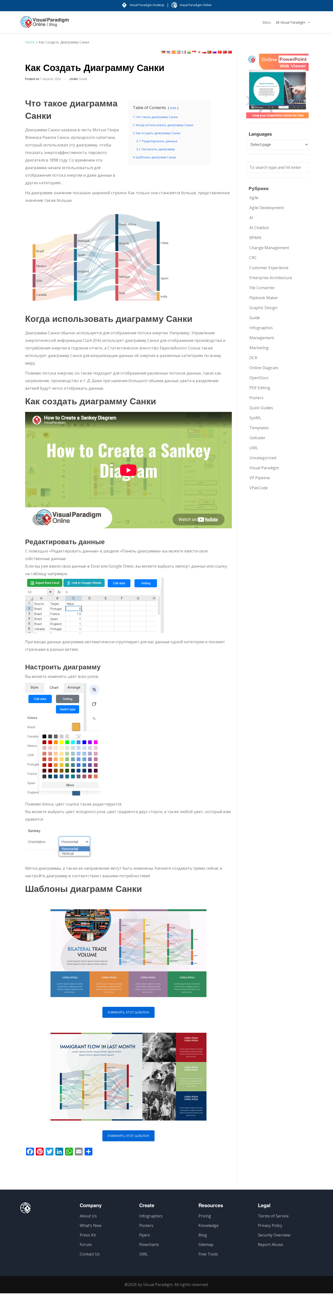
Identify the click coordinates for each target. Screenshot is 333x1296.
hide (173, 108)
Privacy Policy (270, 1225)
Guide (83, 79)
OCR (253, 357)
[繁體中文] (230, 52)
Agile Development (266, 207)
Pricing (204, 1216)
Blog (202, 1235)
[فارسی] (179, 52)
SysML (255, 417)
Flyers (144, 1235)
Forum (86, 1244)
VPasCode (258, 487)
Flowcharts (149, 1244)
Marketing (259, 347)
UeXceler (257, 437)
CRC (253, 257)
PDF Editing (259, 387)
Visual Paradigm (264, 467)
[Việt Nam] (220, 52)
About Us (88, 1216)
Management (261, 337)
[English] (168, 52)
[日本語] (199, 52)
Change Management (269, 247)
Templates (259, 427)
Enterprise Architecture (270, 277)
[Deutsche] (163, 52)
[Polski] (204, 52)
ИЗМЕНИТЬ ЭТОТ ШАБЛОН (128, 1012)
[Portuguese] (209, 52)
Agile (253, 197)
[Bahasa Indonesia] (194, 52)
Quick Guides (261, 407)
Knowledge (208, 1225)
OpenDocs (258, 377)
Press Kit (88, 1235)
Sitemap (205, 1244)
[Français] (184, 52)
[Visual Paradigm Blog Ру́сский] (44, 24)
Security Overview (274, 1235)
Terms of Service (273, 1216)
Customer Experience (268, 267)
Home (30, 42)
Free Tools (208, 1254)
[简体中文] (225, 52)
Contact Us (90, 1254)
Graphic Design (263, 307)
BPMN (255, 237)
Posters (256, 397)
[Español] (174, 52)
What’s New (90, 1225)
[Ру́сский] (214, 52)
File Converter (262, 287)
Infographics (261, 327)
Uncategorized (262, 457)
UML (253, 447)
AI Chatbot (259, 227)
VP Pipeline (259, 477)
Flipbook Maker (263, 297)
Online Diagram (263, 367)
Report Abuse (270, 1244)
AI (251, 217)
